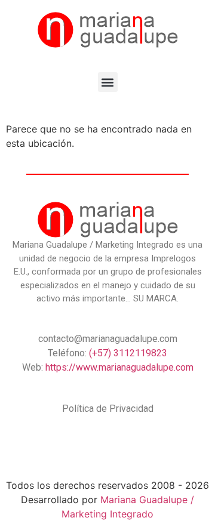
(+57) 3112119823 (128, 353)
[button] (108, 82)
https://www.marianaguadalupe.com (119, 367)
